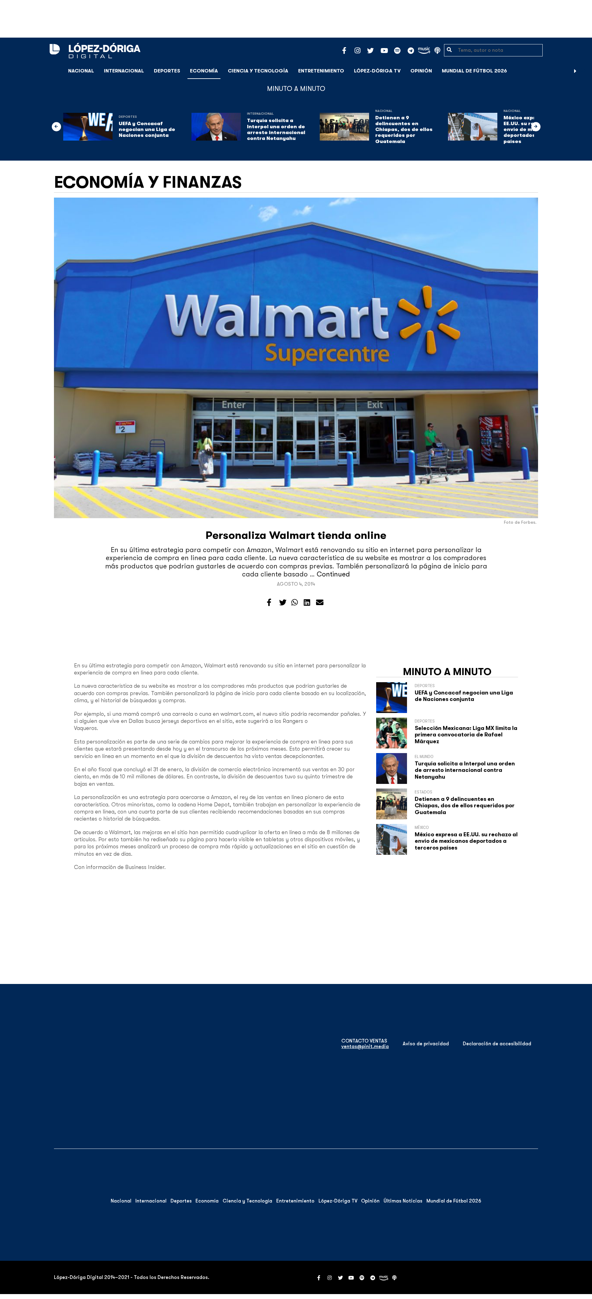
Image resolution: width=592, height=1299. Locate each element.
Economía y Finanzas (148, 182)
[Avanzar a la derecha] (575, 71)
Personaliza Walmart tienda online (296, 535)
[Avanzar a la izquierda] (56, 126)
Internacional (124, 71)
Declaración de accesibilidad (497, 1043)
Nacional (81, 71)
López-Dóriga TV (377, 71)
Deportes (167, 71)
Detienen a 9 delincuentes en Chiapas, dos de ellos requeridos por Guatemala (404, 129)
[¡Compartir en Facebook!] (269, 602)
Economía (204, 71)
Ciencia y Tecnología (258, 71)
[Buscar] (584, 70)
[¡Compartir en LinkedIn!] (307, 602)
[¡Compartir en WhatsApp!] (294, 602)
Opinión (421, 71)
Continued (333, 574)
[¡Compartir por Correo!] (319, 602)
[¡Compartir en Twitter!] (282, 602)
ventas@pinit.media (365, 1046)
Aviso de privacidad (426, 1043)
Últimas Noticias (403, 1201)
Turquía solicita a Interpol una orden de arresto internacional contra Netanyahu (276, 129)
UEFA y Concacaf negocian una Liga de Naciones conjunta (147, 129)
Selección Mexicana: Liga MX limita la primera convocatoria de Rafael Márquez (466, 734)
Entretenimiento (321, 71)
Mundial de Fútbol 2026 (474, 71)
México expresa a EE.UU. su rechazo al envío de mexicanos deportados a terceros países (466, 841)
